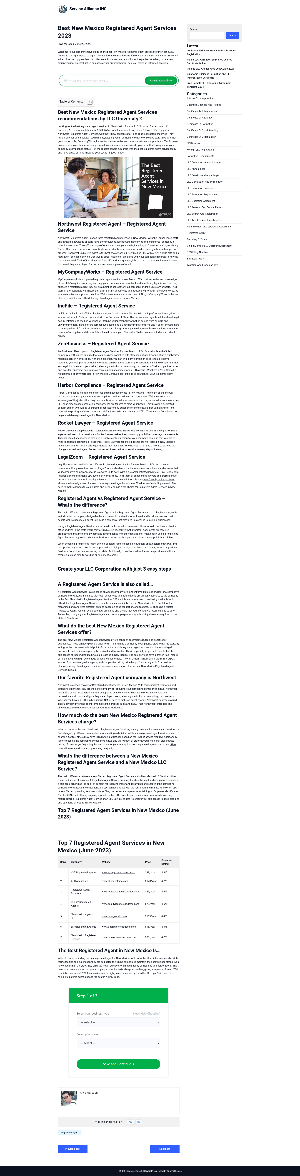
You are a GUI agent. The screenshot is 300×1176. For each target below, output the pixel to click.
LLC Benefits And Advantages (203, 175)
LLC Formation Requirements (203, 194)
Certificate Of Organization (201, 136)
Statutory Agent (195, 258)
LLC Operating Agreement (201, 200)
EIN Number (193, 143)
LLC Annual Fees (196, 168)
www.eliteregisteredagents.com (119, 926)
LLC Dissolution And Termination (205, 181)
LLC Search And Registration (202, 213)
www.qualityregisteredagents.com (120, 903)
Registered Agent (69, 1132)
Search (193, 29)
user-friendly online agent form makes (85, 703)
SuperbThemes (174, 1171)
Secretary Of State (197, 239)
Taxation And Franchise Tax (202, 265)
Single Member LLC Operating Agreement (209, 245)
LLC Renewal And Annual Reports (205, 207)
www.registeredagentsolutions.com (121, 891)
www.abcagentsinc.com (115, 881)
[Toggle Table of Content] (88, 102)
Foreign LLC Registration (200, 149)
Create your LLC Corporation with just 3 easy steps (114, 569)
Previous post (72, 1148)
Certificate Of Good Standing (202, 130)
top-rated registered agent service (111, 238)
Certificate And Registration (202, 111)
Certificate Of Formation (200, 124)
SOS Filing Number (197, 252)
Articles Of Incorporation (200, 98)
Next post (164, 1148)
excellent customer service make (80, 370)
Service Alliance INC (88, 8)
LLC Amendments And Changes (204, 162)
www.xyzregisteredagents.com (118, 872)
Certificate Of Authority (199, 117)
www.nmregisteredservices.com (119, 937)
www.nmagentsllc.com (114, 916)
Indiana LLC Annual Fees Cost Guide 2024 (210, 68)
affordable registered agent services (102, 298)
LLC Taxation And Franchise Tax (204, 220)
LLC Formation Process (199, 188)
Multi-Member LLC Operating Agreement (209, 226)
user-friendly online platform (159, 479)
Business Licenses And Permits (204, 104)
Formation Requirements (200, 156)
